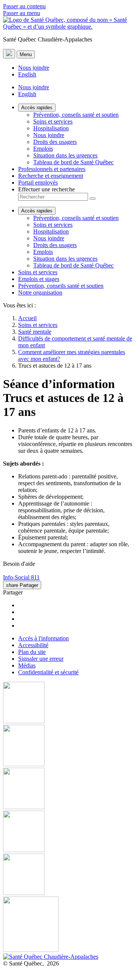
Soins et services (53, 121)
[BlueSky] (68, 925)
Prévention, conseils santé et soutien (76, 115)
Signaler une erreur (40, 658)
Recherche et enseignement (50, 176)
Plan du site (32, 652)
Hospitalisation (51, 128)
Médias (27, 665)
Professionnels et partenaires (51, 169)
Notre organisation (40, 292)
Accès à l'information (43, 638)
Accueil (27, 318)
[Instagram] (68, 746)
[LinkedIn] (68, 875)
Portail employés (38, 182)
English (27, 74)
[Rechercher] (93, 198)
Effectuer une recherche (46, 189)
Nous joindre (33, 67)
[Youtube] (68, 789)
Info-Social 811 (21, 577)
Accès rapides (37, 107)
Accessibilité (33, 645)
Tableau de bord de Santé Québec (73, 162)
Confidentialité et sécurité (48, 672)
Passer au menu (21, 13)
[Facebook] (68, 703)
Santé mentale (34, 331)
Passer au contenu (24, 6)
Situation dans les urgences (65, 155)
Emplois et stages (38, 279)
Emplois (43, 148)
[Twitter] (68, 832)
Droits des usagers (55, 142)
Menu (26, 54)
